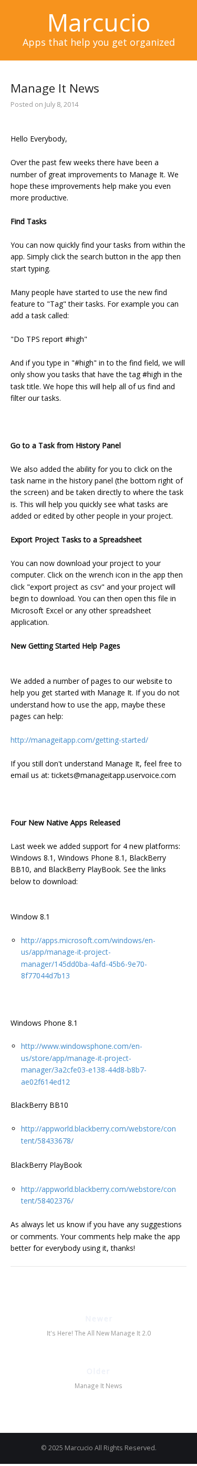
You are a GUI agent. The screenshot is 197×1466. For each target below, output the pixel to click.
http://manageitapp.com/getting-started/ (79, 740)
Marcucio (98, 22)
